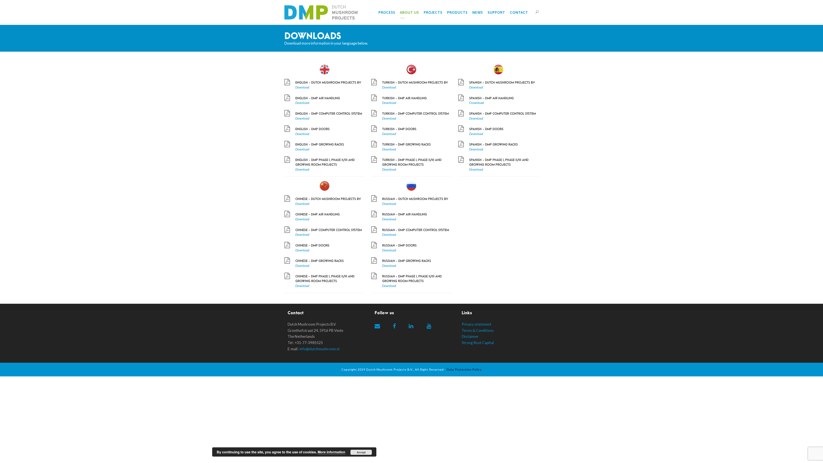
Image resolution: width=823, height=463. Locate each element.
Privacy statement (476, 324)
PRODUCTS (457, 12)
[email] (377, 326)
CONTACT (519, 12)
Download (476, 103)
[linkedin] (411, 326)
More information (331, 451)
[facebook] (394, 326)
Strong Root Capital (478, 342)
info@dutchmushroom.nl (319, 349)
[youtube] (429, 326)
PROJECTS (433, 12)
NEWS (477, 12)
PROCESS (386, 12)
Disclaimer (470, 336)
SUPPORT (496, 12)
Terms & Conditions (478, 330)
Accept (361, 452)
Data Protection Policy (464, 369)
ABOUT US (409, 12)
